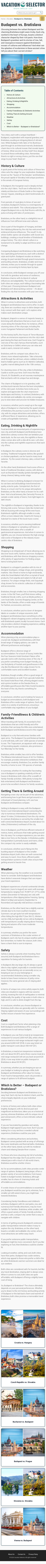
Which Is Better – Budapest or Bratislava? (23, 127)
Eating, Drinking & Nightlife (17, 101)
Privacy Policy (33, 1554)
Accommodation (13, 107)
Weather (10, 117)
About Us (11, 1554)
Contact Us (21, 1554)
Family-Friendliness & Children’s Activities (23, 111)
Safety (9, 120)
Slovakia (10, 19)
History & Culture (13, 95)
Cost (9, 123)
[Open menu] (42, 18)
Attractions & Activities (16, 98)
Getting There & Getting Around (19, 114)
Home (3, 19)
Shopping (10, 104)
